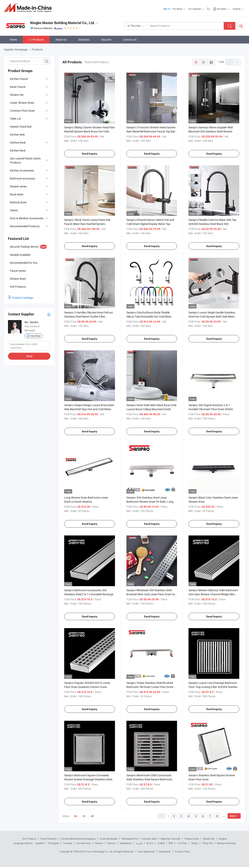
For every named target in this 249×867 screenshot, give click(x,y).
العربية (139, 843)
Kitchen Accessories (22, 170)
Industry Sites (149, 838)
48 (92, 816)
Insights (223, 838)
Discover (106, 39)
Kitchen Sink (17, 134)
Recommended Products (25, 226)
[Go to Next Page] (237, 62)
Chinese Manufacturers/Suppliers (78, 838)
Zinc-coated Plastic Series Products (25, 160)
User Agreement (146, 851)
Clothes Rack (18, 142)
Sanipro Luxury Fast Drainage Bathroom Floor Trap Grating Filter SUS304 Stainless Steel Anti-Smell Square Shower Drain (214, 687)
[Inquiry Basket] (209, 8)
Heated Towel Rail (20, 126)
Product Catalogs (22, 297)
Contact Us (130, 39)
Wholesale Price (130, 838)
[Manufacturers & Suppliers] (29, 7)
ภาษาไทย (182, 843)
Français (67, 843)
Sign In (166, 8)
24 (75, 816)
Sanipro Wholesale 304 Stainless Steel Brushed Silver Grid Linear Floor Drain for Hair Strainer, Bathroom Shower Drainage (151, 594)
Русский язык (83, 843)
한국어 (149, 843)
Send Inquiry (89, 153)
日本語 (161, 843)
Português (53, 843)
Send (29, 356)
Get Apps (221, 8)
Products (38, 39)
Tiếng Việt (207, 843)
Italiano (99, 843)
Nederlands (126, 843)
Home (13, 39)
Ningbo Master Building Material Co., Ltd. (62, 23)
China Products (48, 838)
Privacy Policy (182, 851)
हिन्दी (171, 843)
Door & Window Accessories (26, 218)
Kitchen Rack (18, 150)
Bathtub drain (18, 202)
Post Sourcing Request (241, 26)
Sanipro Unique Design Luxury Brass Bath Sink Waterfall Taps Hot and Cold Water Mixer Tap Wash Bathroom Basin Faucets (89, 409)
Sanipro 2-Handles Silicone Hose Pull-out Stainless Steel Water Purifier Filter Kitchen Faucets (88, 316)
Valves (14, 210)
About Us (61, 39)
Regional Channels (170, 838)
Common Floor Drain (22, 110)
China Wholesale (108, 838)
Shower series (18, 186)
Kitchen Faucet (19, 79)
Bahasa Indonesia (226, 843)
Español (40, 843)
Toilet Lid (15, 118)
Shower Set (17, 95)
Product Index (191, 838)
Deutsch (111, 843)
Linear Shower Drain (22, 102)
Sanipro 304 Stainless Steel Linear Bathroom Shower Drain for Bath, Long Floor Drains (149, 501)
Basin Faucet (18, 87)
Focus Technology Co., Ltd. (99, 851)
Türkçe (194, 843)
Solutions (83, 39)
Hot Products (29, 838)
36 (83, 816)
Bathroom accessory (22, 178)
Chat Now (35, 335)
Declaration (165, 851)
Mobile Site (209, 838)
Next (232, 816)
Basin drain (17, 194)
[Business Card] (48, 314)
